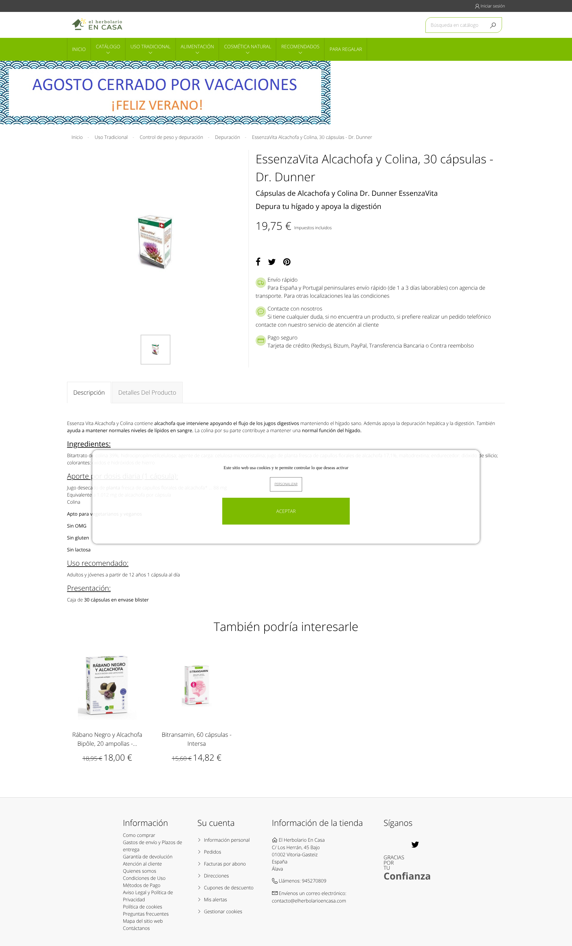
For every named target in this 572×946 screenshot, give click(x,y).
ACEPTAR (286, 511)
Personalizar (285, 484)
